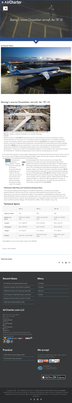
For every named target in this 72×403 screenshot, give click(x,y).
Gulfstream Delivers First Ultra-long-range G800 (17, 291)
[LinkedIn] (66, 264)
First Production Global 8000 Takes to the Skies (17, 294)
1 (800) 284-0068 (7, 320)
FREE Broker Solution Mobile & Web (14, 302)
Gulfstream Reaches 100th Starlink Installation (17, 287)
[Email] (69, 264)
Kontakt (41, 294)
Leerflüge (41, 283)
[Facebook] (59, 264)
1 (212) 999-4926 (7, 323)
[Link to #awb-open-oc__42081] (2, 2)
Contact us (6, 330)
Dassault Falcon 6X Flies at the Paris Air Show (17, 298)
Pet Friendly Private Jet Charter (13, 358)
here (7, 241)
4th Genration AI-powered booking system (15, 283)
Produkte (41, 287)
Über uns (41, 291)
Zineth (63, 390)
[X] (62, 264)
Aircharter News (7, 46)
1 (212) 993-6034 (7, 327)
